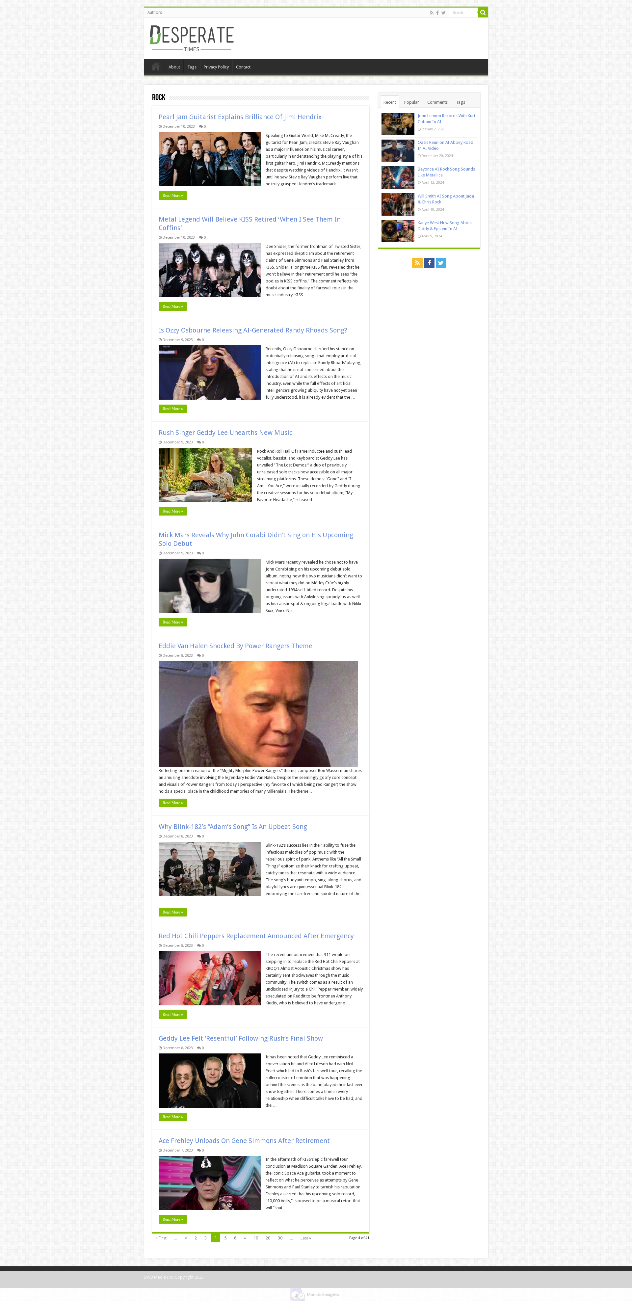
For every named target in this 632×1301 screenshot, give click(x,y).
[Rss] (431, 13)
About (174, 67)
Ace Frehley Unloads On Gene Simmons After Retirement (244, 1141)
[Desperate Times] (192, 37)
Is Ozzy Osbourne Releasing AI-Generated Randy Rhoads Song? (253, 330)
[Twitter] (443, 13)
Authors (154, 12)
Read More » (173, 195)
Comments (437, 102)
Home (156, 66)
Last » (306, 1237)
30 (280, 1237)
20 (268, 1237)
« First (161, 1237)
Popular (411, 102)
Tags (192, 67)
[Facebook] (437, 13)
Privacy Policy (216, 67)
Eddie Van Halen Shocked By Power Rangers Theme (235, 646)
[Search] (483, 12)
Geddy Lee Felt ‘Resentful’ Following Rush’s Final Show (241, 1038)
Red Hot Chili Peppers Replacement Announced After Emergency (256, 936)
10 (255, 1237)
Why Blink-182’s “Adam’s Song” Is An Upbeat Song (233, 827)
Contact (243, 67)
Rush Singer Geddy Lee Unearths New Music (225, 433)
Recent (389, 102)
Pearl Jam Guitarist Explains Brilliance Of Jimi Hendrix (240, 117)
